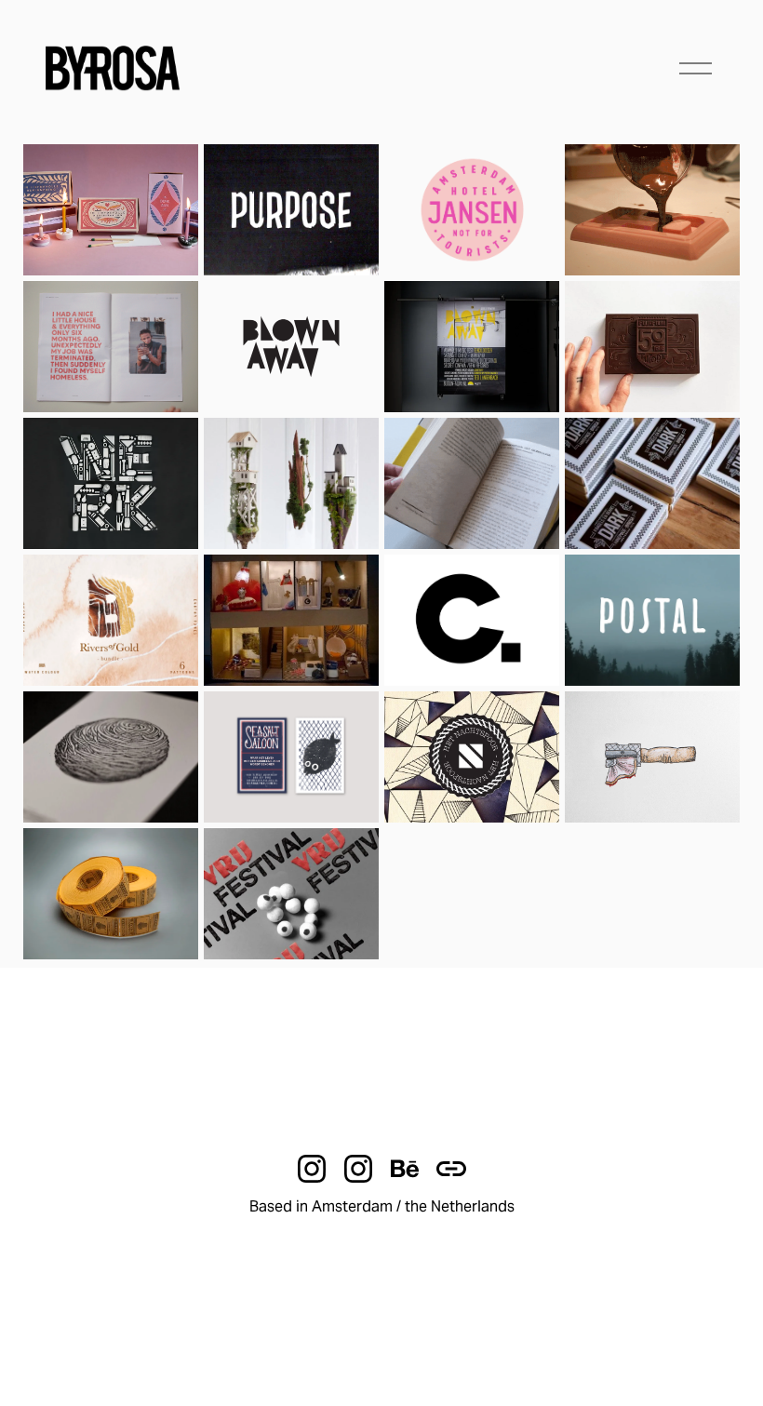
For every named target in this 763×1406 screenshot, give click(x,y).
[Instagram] (312, 1169)
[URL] (451, 1169)
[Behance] (405, 1169)
